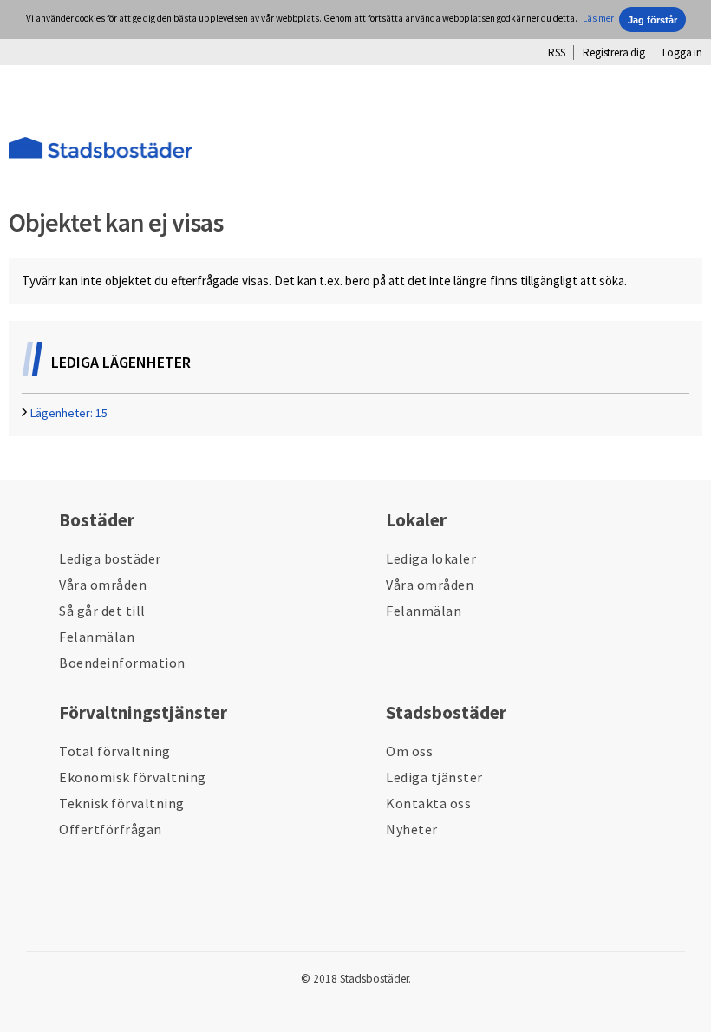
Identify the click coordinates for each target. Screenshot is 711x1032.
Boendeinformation (122, 662)
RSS (556, 52)
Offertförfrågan (110, 829)
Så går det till (102, 610)
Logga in (682, 52)
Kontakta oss (428, 803)
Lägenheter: (69, 413)
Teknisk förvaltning (122, 803)
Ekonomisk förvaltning (132, 777)
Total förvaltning (115, 751)
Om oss (409, 751)
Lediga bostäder (110, 558)
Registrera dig (613, 52)
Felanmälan (96, 636)
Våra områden (103, 584)
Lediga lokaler (431, 558)
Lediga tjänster (434, 777)
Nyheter (412, 829)
